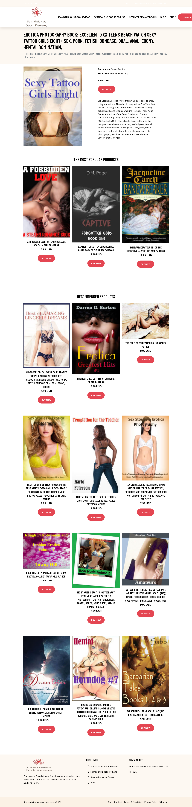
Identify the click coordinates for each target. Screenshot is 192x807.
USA (131, 3)
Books (114, 69)
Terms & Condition (133, 802)
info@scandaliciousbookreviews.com (150, 3)
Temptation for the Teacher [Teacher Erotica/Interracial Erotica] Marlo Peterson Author (96, 500)
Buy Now (106, 89)
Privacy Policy (150, 802)
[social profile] (36, 3)
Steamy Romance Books (142, 17)
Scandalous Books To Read (109, 17)
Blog (163, 17)
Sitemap (163, 802)
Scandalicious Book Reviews (74, 17)
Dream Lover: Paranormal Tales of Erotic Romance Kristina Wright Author (46, 712)
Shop (173, 17)
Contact (118, 802)
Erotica (121, 69)
